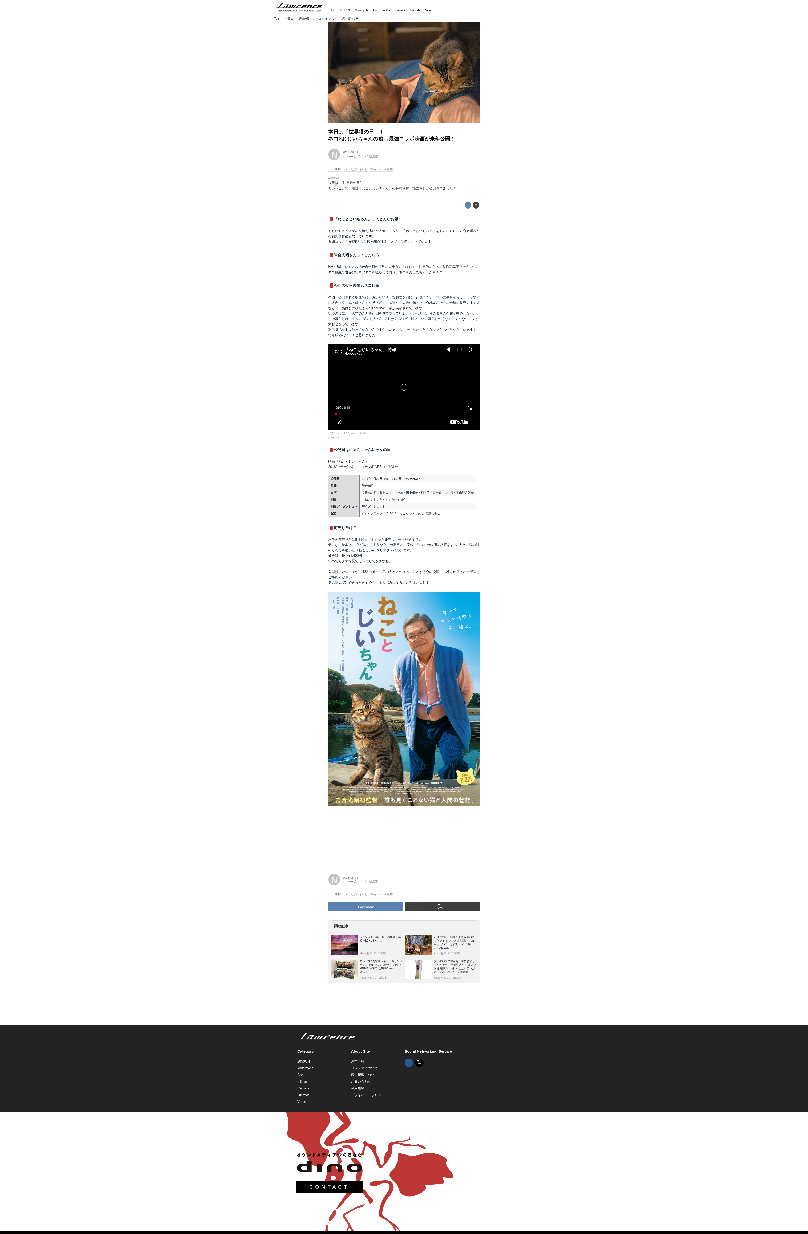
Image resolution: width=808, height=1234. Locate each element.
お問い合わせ (361, 1081)
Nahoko (348, 156)
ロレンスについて (364, 1068)
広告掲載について (364, 1075)
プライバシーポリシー (368, 1095)
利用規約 (357, 1088)
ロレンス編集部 (367, 156)
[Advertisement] (359, 839)
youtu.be (334, 437)
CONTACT (329, 1187)
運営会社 (357, 1061)
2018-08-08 (350, 152)
